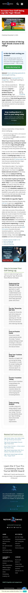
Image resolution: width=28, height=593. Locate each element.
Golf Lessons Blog (7, 550)
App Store (20, 506)
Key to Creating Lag (8, 241)
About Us (17, 562)
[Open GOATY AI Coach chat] (24, 589)
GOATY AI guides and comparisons (12, 582)
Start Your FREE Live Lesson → (14, 123)
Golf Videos (5, 537)
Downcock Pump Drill (8, 244)
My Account (18, 559)
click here (4, 203)
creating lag (22, 94)
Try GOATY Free (14, 501)
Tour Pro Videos (6, 539)
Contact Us (19, 588)
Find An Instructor (19, 548)
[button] (22, 4)
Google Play (15, 509)
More (20, 591)
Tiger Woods (7, 43)
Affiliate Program (7, 567)
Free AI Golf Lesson (7, 552)
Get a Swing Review (7, 565)
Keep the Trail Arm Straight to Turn (11, 239)
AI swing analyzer (19, 159)
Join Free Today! (19, 537)
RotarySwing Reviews (20, 539)
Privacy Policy (18, 564)
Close (24, 591)
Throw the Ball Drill (8, 243)
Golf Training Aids (19, 541)
